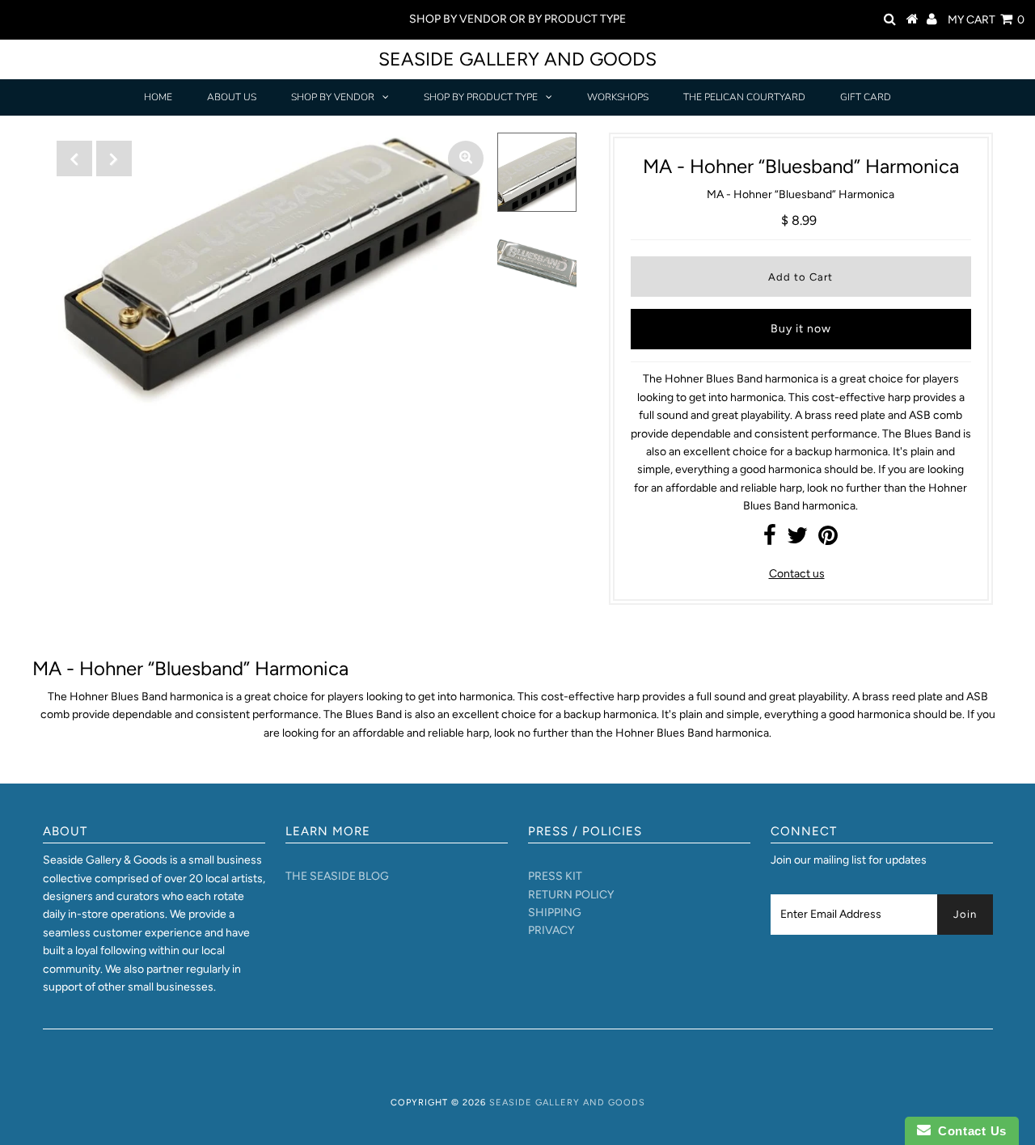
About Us (231, 97)
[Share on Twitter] (797, 540)
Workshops (617, 97)
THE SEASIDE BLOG (337, 876)
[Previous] (74, 158)
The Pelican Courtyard (744, 97)
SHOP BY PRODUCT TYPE (481, 97)
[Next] (114, 158)
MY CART (986, 20)
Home (158, 97)
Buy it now (801, 329)
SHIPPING (554, 912)
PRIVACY (551, 930)
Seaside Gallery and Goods (517, 59)
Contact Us (969, 1131)
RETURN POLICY (571, 895)
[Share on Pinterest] (828, 540)
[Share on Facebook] (769, 540)
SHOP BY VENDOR (332, 97)
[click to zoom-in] (466, 158)
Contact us (797, 574)
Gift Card (865, 97)
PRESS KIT (555, 876)
